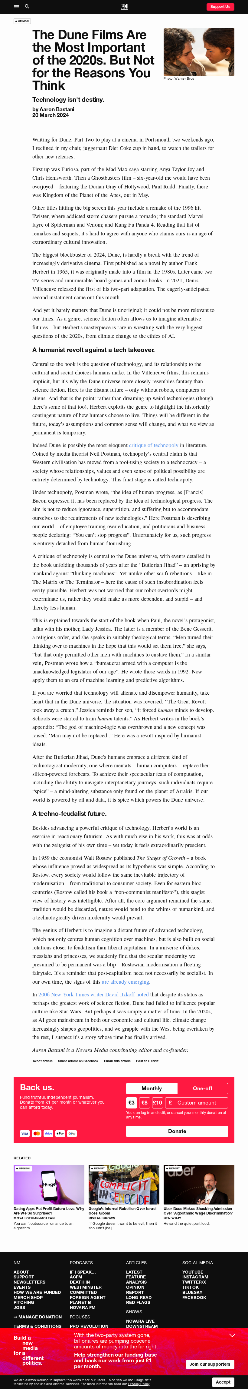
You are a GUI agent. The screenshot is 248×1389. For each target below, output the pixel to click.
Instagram (195, 1277)
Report (135, 1292)
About (21, 1272)
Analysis (136, 1282)
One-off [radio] (202, 1088)
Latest (134, 1272)
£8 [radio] (145, 1102)
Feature (136, 1277)
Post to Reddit (147, 1061)
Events (22, 1287)
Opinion (135, 1287)
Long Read (139, 1297)
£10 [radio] (157, 1102)
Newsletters (30, 1282)
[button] (18, 7)
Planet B (80, 1302)
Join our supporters (210, 1364)
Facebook (194, 1297)
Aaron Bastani (57, 109)
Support (24, 1277)
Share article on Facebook (78, 1061)
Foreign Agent (88, 1297)
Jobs (19, 1307)
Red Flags (138, 1302)
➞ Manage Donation (38, 1317)
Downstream (142, 1326)
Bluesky (192, 1292)
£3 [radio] (132, 1102)
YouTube (192, 1272)
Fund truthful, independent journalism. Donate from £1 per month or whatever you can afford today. (62, 1102)
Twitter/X (194, 1282)
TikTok (190, 1287)
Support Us (220, 6)
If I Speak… (83, 1272)
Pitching (24, 1302)
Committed (83, 1292)
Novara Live (140, 1321)
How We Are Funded (37, 1292)
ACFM (76, 1277)
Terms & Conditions (38, 1326)
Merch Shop (28, 1297)
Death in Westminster (86, 1284)
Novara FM (83, 1307)
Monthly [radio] (152, 1088)
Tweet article (42, 1061)
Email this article (117, 1061)
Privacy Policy (138, 1384)
